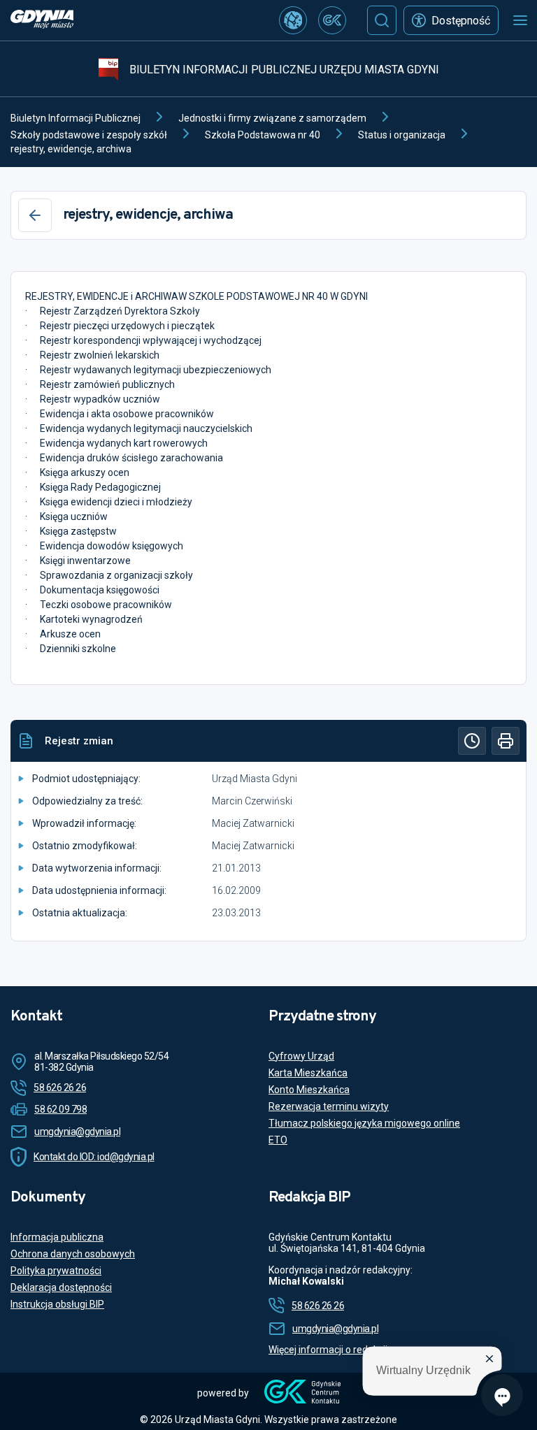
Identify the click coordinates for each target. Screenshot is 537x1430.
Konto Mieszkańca (309, 1089)
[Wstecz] (35, 215)
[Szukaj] (381, 20)
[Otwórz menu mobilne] (520, 20)
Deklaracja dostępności (61, 1287)
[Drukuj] (506, 741)
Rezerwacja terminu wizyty (328, 1106)
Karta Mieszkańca (308, 1072)
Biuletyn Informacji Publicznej (75, 118)
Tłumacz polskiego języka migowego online (364, 1123)
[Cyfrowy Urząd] (293, 20)
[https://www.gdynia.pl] (41, 20)
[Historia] (472, 741)
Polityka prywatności (55, 1270)
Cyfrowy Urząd (301, 1056)
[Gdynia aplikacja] (332, 20)
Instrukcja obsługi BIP (57, 1304)
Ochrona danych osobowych (72, 1253)
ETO (277, 1140)
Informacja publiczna (56, 1237)
